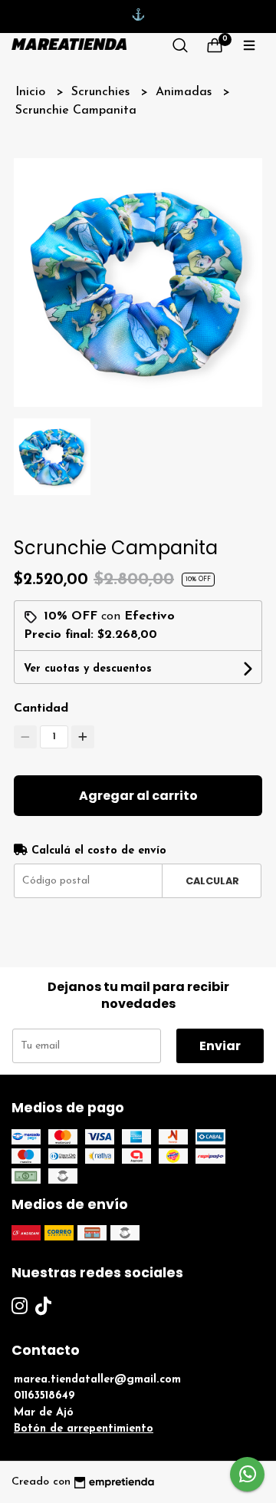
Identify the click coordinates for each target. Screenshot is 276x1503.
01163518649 (44, 1396)
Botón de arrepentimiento (83, 1429)
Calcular (212, 880)
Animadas (185, 92)
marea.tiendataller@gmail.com (97, 1380)
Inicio (32, 92)
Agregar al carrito (138, 795)
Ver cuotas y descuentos (88, 669)
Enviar (220, 1046)
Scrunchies (102, 92)
